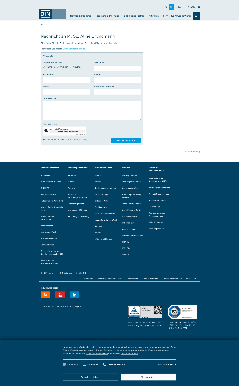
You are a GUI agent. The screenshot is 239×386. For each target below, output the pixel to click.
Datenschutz (132, 278)
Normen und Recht (49, 232)
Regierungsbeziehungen (105, 188)
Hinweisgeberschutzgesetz (110, 278)
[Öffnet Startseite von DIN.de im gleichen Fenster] (52, 12)
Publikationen (101, 207)
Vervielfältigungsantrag (159, 194)
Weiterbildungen (156, 222)
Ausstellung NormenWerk (106, 219)
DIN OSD (125, 254)
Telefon (46, 86)
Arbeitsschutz (47, 225)
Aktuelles (72, 175)
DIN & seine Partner (134, 15)
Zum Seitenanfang (191, 151)
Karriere (98, 226)
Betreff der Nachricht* (105, 86)
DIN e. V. (98, 175)
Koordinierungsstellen (131, 203)
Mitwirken (154, 15)
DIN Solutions (66, 273)
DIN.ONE (125, 241)
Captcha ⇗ (79, 135)
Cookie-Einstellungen (172, 278)
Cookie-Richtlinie (129, 353)
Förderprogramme (76, 203)
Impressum (191, 278)
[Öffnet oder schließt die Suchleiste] (196, 16)
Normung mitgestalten (131, 181)
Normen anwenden (49, 238)
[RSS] (45, 294)
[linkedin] (74, 294)
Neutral (76, 66)
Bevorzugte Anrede (52, 62)
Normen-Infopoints (157, 200)
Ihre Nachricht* (50, 98)
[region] (119, 358)
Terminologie (154, 206)
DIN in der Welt (101, 200)
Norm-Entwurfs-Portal (131, 210)
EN (165, 7)
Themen (71, 188)
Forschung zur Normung (78, 216)
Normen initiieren (129, 216)
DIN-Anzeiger (128, 222)
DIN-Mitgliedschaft (130, 175)
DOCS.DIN (126, 248)
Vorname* (99, 62)
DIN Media (48, 273)
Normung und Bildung (77, 210)
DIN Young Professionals (132, 235)
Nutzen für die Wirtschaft (52, 200)
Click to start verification (67, 131)
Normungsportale (156, 228)
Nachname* (48, 74)
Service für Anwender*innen (177, 15)
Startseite (88, 278)
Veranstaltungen (102, 194)
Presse (98, 181)
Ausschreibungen (129, 229)
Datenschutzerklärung (74, 48)
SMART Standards (48, 194)
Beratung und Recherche (159, 187)
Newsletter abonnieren (105, 213)
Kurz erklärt (46, 175)
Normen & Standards (80, 15)
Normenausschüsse (130, 188)
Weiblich (64, 66)
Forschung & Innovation (107, 15)
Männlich (50, 66)
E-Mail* (98, 74)
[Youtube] (60, 294)
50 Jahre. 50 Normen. (104, 239)
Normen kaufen (47, 244)
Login (180, 7)
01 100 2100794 (150, 325)
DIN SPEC (45, 188)
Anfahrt (98, 232)
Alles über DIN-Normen (51, 181)
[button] (166, 364)
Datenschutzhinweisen (97, 353)
